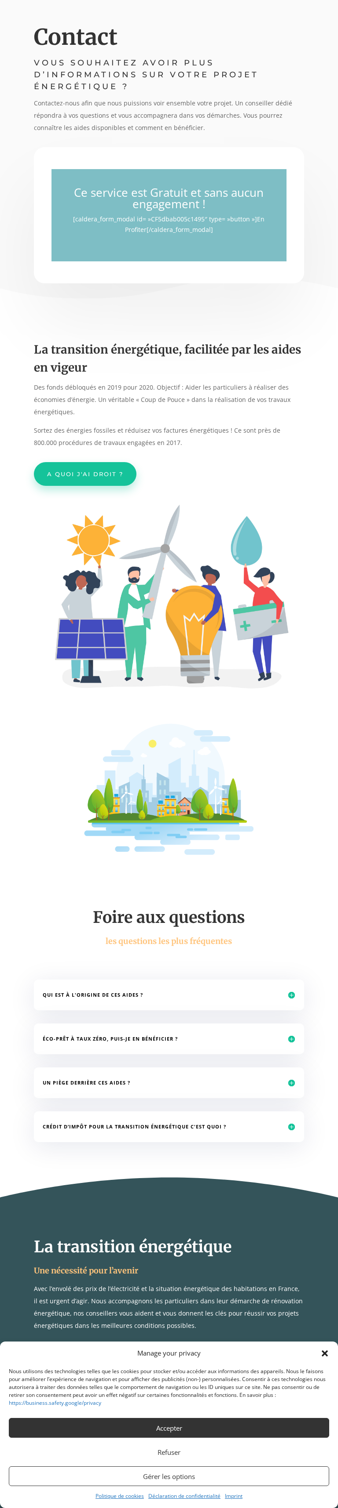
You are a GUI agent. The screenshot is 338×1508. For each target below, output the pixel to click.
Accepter (169, 1428)
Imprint (233, 1496)
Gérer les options (169, 1476)
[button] (324, 1353)
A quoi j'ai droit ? (85, 473)
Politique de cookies (120, 1496)
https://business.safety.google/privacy (55, 1403)
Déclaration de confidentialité (184, 1496)
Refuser (169, 1452)
